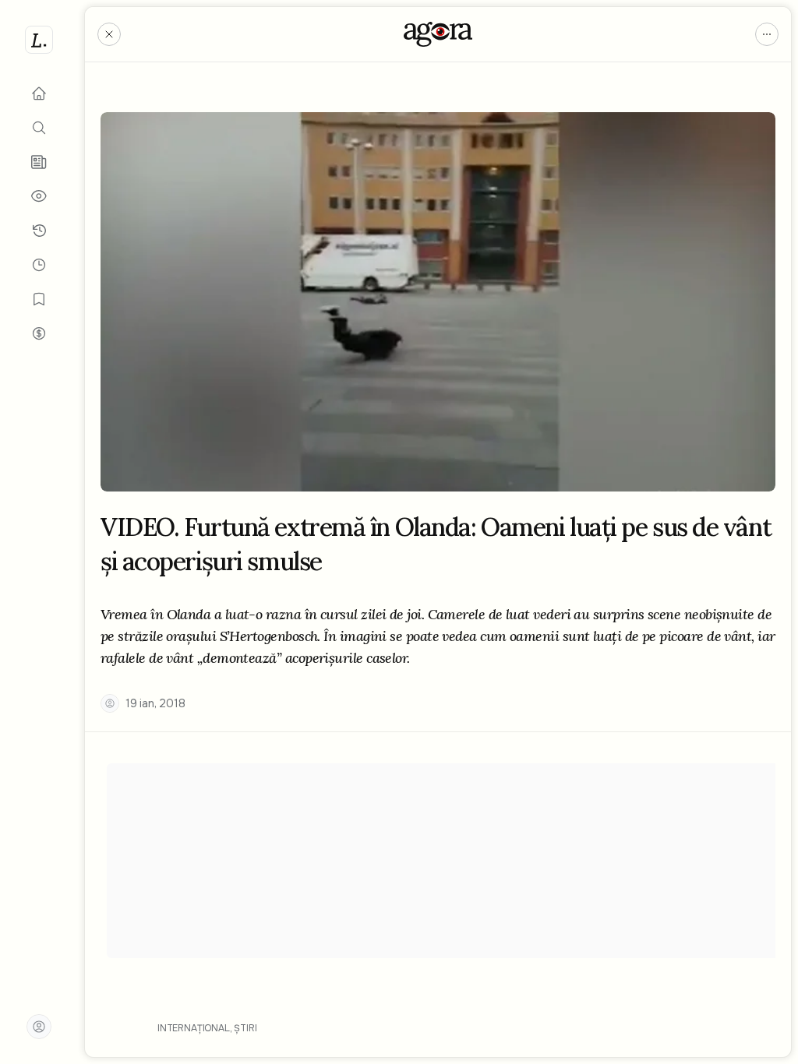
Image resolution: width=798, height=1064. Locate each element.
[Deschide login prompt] (38, 1026)
